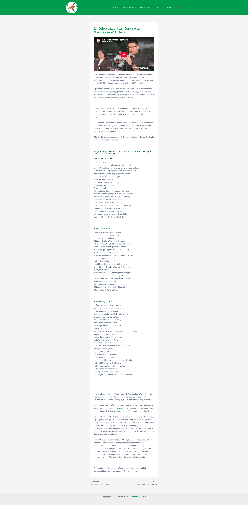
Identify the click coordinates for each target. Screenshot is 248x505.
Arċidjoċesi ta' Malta (138, 497)
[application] (135, 7)
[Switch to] (179, 7)
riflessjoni (123, 408)
